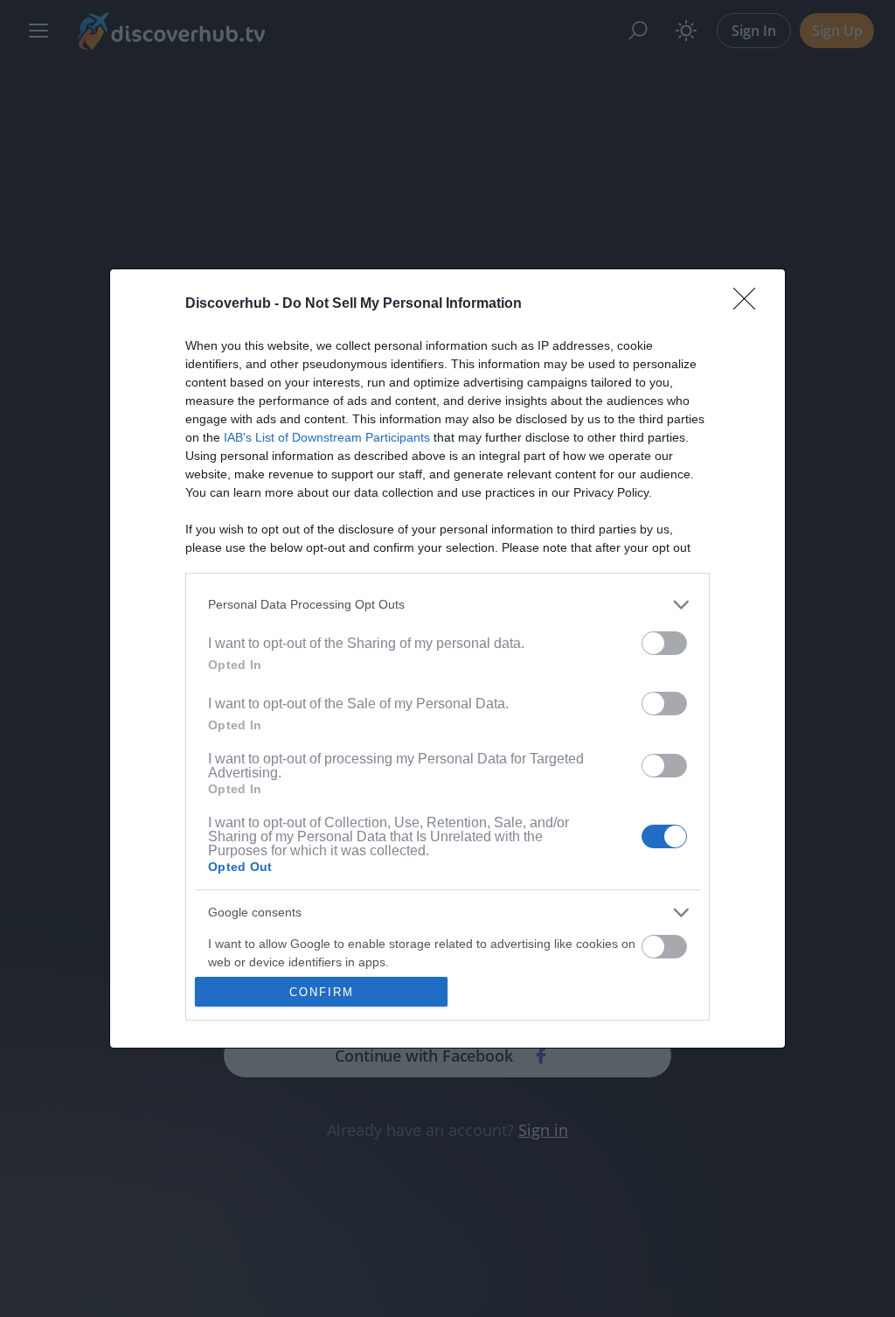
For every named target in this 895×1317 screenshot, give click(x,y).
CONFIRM (321, 992)
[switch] (664, 643)
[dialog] (447, 659)
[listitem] (447, 605)
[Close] (750, 304)
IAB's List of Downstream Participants (327, 437)
